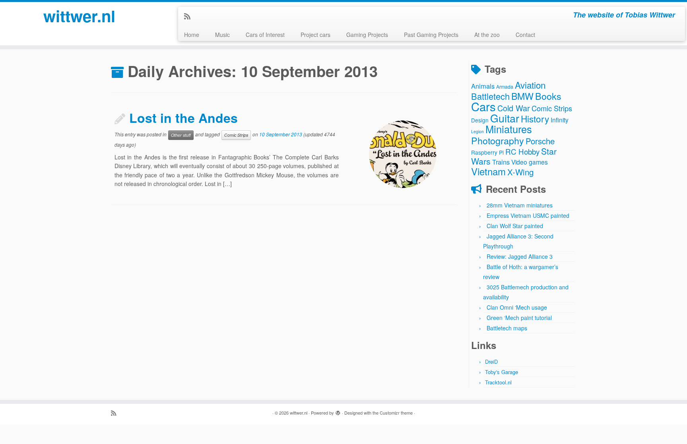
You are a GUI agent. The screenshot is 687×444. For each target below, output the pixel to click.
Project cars (315, 35)
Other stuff (181, 135)
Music (222, 35)
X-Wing (520, 172)
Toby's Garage (501, 372)
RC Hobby (522, 151)
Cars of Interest (265, 35)
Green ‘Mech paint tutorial (519, 318)
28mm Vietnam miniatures (520, 205)
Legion (477, 131)
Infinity (560, 119)
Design (480, 120)
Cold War (513, 108)
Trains (501, 162)
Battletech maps (507, 328)
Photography (497, 140)
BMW (522, 96)
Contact (525, 35)
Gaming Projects (367, 35)
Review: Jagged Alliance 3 (520, 256)
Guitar (504, 118)
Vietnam (488, 171)
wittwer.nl (79, 15)
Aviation (530, 84)
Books (548, 96)
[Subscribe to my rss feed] (190, 16)
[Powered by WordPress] (338, 411)
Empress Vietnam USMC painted (528, 215)
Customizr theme (396, 412)
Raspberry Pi (487, 152)
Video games (529, 161)
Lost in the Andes (183, 118)
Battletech (490, 96)
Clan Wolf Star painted (515, 226)
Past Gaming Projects (431, 35)
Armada (504, 86)
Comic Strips (236, 135)
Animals (483, 86)
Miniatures (508, 129)
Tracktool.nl (498, 382)
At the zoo (487, 35)
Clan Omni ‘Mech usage (517, 307)
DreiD (491, 361)
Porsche (540, 141)
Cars (483, 106)
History (535, 118)
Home (191, 35)
